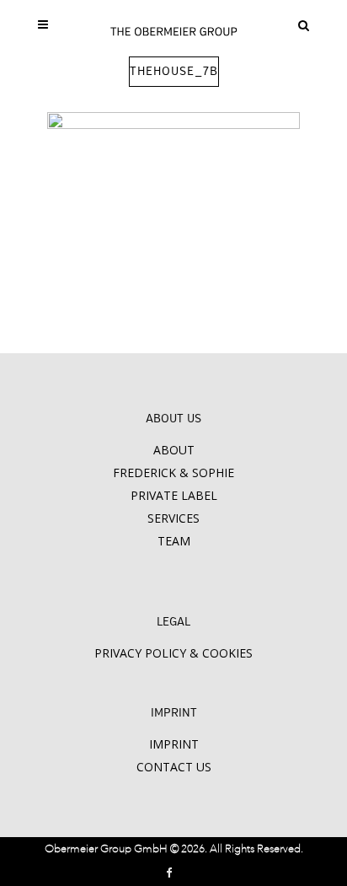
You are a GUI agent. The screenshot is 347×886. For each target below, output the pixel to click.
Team (173, 541)
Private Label (174, 495)
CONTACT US (173, 767)
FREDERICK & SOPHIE (173, 472)
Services (173, 518)
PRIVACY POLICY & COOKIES (173, 653)
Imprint (174, 744)
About (174, 450)
